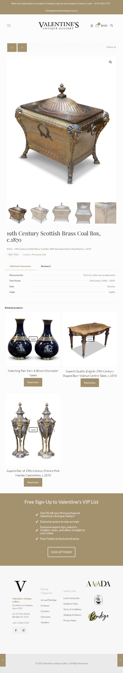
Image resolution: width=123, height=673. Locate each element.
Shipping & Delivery (72, 615)
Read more (33, 382)
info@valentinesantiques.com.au (63, 10)
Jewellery (45, 622)
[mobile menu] (9, 25)
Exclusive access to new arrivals (59, 521)
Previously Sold (39, 254)
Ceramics (45, 611)
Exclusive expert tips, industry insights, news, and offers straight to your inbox (62, 530)
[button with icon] (15, 630)
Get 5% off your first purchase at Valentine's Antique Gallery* (60, 514)
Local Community (71, 598)
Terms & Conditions (72, 609)
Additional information (20, 266)
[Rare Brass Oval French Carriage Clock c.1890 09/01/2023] (3, 660)
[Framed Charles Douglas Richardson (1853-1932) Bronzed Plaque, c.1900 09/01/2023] (120, 660)
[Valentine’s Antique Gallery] (58, 25)
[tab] (20, 266)
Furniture (45, 605)
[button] (110, 62)
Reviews (46, 266)
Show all (112, 47)
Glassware (45, 617)
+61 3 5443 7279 (20, 623)
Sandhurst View (70, 603)
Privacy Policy (69, 620)
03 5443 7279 (103, 3)
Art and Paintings (49, 600)
